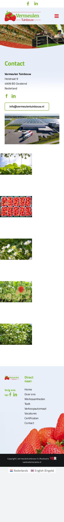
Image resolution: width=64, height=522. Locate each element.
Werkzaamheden (35, 399)
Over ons (30, 394)
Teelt (27, 404)
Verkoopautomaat (35, 408)
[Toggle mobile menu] (57, 16)
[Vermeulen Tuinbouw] (32, 115)
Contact (29, 423)
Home (28, 389)
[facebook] (7, 96)
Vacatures (31, 413)
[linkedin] (14, 96)
